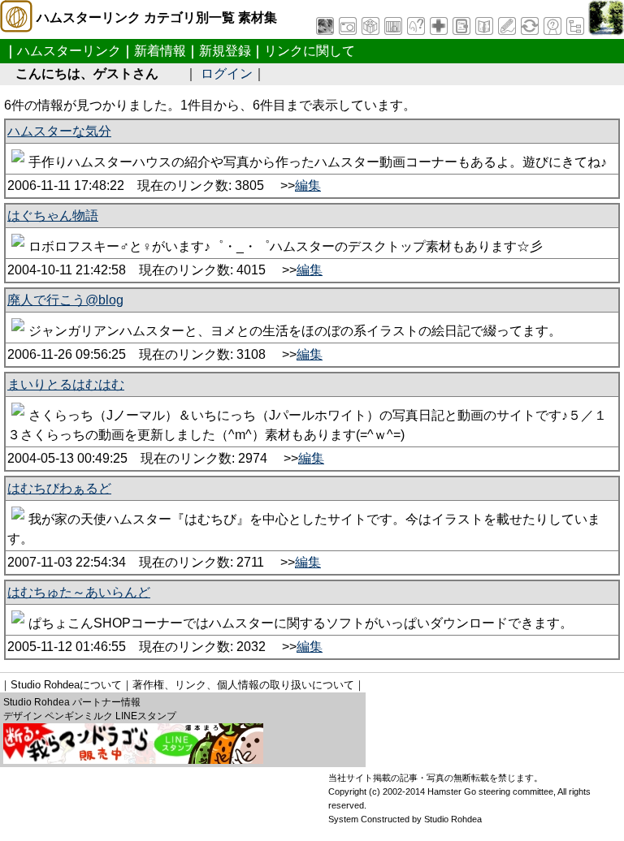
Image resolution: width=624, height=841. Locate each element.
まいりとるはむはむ (65, 384)
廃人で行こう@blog (65, 300)
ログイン (227, 73)
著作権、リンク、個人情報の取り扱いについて (243, 685)
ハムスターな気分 (59, 131)
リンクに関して (309, 51)
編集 (308, 185)
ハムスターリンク (69, 51)
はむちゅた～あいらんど (78, 592)
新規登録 (225, 51)
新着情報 (160, 51)
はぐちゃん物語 (52, 215)
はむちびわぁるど (59, 488)
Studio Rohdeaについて (66, 685)
